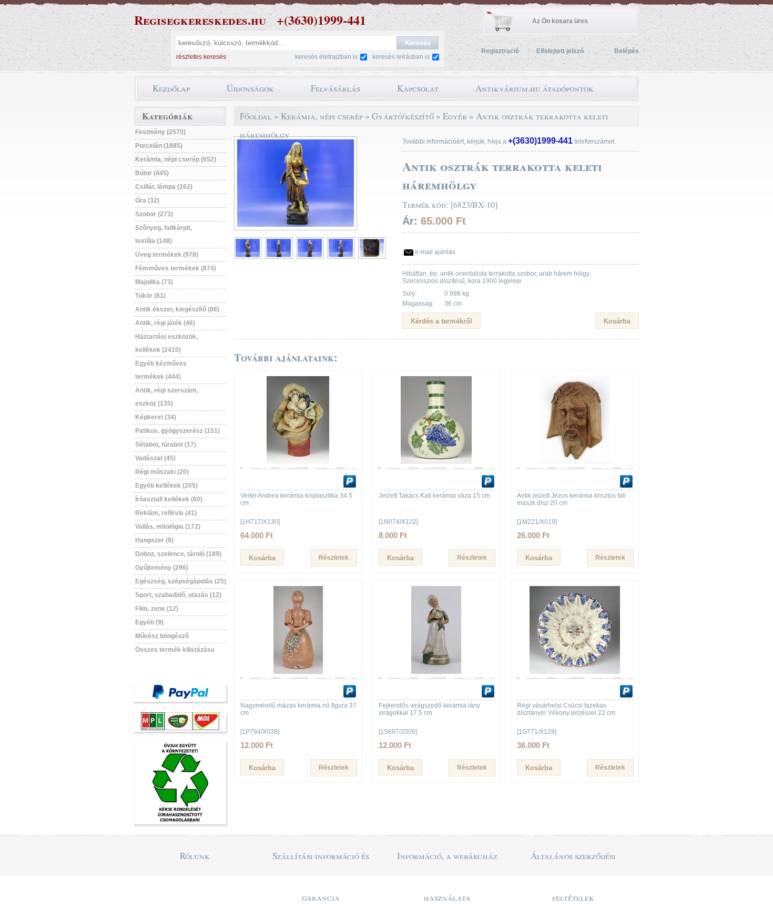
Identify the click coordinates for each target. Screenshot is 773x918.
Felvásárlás (335, 88)
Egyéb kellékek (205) (166, 485)
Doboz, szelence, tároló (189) (178, 554)
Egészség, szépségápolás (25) (180, 581)
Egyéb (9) (149, 622)
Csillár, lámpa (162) (163, 186)
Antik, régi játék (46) (165, 323)
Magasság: (418, 303)
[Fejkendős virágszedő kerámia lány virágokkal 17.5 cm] (436, 671)
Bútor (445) (152, 173)
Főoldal (256, 116)
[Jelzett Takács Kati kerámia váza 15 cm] (436, 462)
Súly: (409, 293)
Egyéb (455, 116)
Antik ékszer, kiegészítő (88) (177, 309)
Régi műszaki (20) (162, 472)
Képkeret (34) (155, 417)
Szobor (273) (154, 214)
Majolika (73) (154, 282)
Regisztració (500, 51)
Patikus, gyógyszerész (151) (177, 431)
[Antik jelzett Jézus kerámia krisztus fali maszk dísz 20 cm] (574, 462)
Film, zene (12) (156, 608)
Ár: (410, 221)
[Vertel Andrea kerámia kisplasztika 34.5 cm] (298, 462)
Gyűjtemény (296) (161, 567)
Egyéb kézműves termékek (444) (161, 370)
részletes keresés (201, 56)
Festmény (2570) (160, 132)
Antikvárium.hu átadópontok (534, 88)
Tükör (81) (150, 295)
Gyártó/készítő (403, 116)
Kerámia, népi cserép (322, 116)
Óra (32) (147, 200)
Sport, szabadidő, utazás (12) (178, 595)
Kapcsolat (418, 88)
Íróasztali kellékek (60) (168, 499)
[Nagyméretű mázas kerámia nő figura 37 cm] (298, 671)
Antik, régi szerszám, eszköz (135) (166, 397)
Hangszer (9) (154, 540)
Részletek (334, 557)
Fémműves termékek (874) (175, 268)
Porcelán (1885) (158, 145)
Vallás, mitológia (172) (167, 526)
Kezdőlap (171, 88)
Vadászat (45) (155, 458)
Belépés (626, 51)
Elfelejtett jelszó (560, 51)
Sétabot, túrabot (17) (165, 444)
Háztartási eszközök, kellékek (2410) (166, 343)
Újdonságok (250, 88)
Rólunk (195, 856)
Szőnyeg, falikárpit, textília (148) (163, 234)
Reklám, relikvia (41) (166, 513)
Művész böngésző (162, 636)
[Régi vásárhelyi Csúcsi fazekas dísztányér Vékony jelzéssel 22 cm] (574, 671)
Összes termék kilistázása (175, 649)
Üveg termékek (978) (166, 254)
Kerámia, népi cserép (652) (175, 159)
